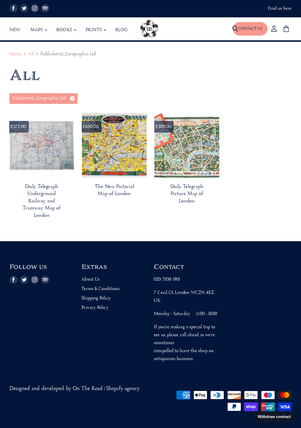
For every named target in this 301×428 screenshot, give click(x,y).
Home (15, 54)
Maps (37, 30)
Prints (94, 30)
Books (64, 30)
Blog (121, 30)
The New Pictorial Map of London (114, 190)
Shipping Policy (96, 298)
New (15, 30)
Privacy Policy (94, 307)
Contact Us (250, 28)
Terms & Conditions (100, 289)
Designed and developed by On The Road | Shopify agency (74, 388)
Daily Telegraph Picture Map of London (186, 194)
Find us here (280, 8)
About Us (90, 279)
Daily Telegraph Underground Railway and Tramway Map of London (42, 201)
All (31, 54)
